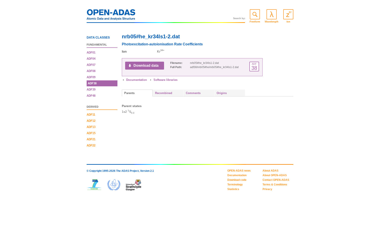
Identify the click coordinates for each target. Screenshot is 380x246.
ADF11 (91, 114)
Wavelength (271, 21)
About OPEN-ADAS (275, 175)
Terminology (235, 184)
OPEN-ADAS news (239, 170)
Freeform (255, 21)
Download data (146, 65)
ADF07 (91, 65)
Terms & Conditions (275, 184)
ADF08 (91, 71)
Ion (288, 21)
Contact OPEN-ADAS (276, 179)
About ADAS (270, 170)
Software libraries (165, 79)
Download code (237, 179)
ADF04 (91, 58)
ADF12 (91, 120)
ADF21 (91, 139)
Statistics (233, 189)
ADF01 (91, 52)
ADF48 (91, 95)
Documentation (136, 79)
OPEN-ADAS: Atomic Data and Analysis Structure (111, 16)
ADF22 (91, 145)
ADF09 (91, 77)
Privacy (267, 189)
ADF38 (92, 83)
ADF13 (91, 127)
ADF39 (91, 89)
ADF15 (91, 133)
